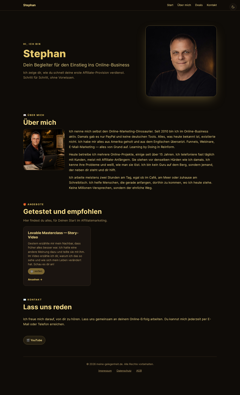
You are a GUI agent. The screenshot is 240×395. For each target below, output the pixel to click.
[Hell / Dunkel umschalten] (233, 7)
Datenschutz (124, 370)
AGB (139, 370)
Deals (199, 5)
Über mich (184, 5)
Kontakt (212, 5)
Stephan (29, 5)
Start (170, 5)
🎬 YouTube (34, 340)
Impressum (105, 370)
